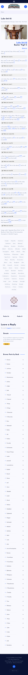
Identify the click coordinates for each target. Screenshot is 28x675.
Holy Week (24, 21)
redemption (6, 276)
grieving (15, 257)
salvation (15, 278)
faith (13, 251)
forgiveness (15, 254)
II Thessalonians (15, 588)
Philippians (15, 575)
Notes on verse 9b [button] (8, 170)
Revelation (15, 645)
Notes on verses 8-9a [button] (9, 161)
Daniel (15, 474)
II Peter (15, 623)
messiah (10, 265)
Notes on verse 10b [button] (8, 189)
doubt (24, 249)
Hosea (15, 478)
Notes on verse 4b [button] (8, 102)
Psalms (15, 438)
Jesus (6, 262)
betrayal (20, 243)
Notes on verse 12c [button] (8, 225)
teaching (15, 284)
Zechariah (15, 522)
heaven (21, 257)
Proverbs (15, 443)
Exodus (15, 364)
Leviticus (15, 368)
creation (14, 246)
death (4, 249)
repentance (14, 276)
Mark (15, 535)
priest (7, 270)
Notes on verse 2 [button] (8, 75)
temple (21, 284)
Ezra (15, 421)
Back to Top (14, 670)
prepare (23, 268)
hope (7, 259)
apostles (14, 240)
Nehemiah (15, 425)
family (18, 251)
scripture (22, 278)
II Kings (15, 408)
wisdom (21, 286)
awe (14, 243)
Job (15, 434)
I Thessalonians (15, 583)
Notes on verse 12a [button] (8, 207)
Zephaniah (15, 513)
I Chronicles (9, 412)
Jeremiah (15, 460)
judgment (17, 262)
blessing (7, 246)
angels (7, 240)
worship (14, 289)
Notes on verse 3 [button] (8, 84)
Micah (15, 500)
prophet (14, 273)
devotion (11, 249)
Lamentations (15, 465)
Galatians (15, 566)
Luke (15, 539)
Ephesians (15, 570)
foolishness (7, 254)
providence (21, 273)
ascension (21, 240)
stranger (16, 281)
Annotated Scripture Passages (8, 21)
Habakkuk (15, 509)
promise (21, 270)
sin (10, 281)
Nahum (8, 504)
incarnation (20, 259)
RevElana (14, 306)
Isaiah (15, 456)
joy (11, 262)
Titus (15, 601)
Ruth (15, 390)
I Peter (15, 619)
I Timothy (15, 592)
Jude (8, 640)
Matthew (15, 531)
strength (22, 281)
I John (15, 627)
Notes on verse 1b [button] (8, 66)
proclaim (14, 270)
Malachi (15, 526)
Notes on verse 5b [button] (8, 122)
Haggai (15, 518)
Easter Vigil (18, 21)
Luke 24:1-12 (21, 43)
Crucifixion (21, 246)
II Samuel (15, 399)
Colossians (15, 579)
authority (8, 243)
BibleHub (24, 48)
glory (22, 254)
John (15, 544)
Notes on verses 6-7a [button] (9, 134)
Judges (15, 386)
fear (24, 251)
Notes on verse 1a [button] (8, 56)
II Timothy (15, 597)
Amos (15, 487)
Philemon (15, 605)
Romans (15, 553)
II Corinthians (15, 561)
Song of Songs (15, 452)
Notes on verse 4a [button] (8, 93)
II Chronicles (9, 416)
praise (16, 268)
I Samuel (15, 395)
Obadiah (9, 491)
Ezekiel (15, 469)
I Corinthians (15, 557)
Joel (15, 482)
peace (5, 268)
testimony (8, 286)
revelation (7, 278)
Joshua (15, 381)
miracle (16, 265)
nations (23, 265)
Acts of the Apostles (15, 548)
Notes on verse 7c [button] (8, 152)
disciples (18, 249)
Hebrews (15, 610)
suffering (8, 284)
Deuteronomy (15, 377)
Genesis (15, 359)
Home (2, 12)
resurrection (22, 276)
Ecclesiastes (15, 447)
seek (5, 281)
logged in (9, 328)
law (23, 262)
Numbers (15, 373)
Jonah (15, 496)
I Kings (15, 403)
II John (8, 632)
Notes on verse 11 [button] (8, 198)
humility (13, 259)
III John (8, 636)
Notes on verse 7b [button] (8, 143)
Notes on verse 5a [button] (8, 111)
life (4, 265)
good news (7, 257)
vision (15, 286)
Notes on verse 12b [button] (8, 216)
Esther (15, 430)
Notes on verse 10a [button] (8, 177)
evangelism (6, 251)
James (15, 614)
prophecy (7, 273)
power (11, 268)
